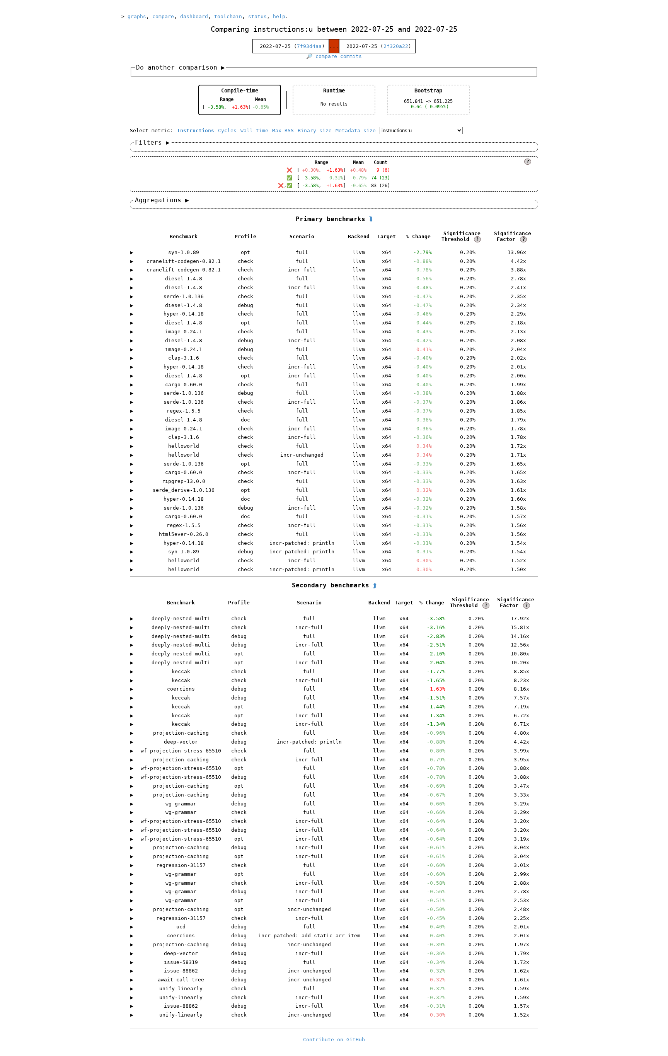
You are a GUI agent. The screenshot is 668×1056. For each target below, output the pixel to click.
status (257, 16)
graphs (137, 16)
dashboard (194, 16)
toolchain (228, 16)
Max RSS (283, 130)
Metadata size (356, 130)
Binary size (315, 130)
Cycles (227, 130)
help (279, 16)
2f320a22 (395, 46)
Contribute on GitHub (334, 1039)
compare (163, 16)
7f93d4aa (309, 46)
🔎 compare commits (334, 56)
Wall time (254, 130)
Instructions (195, 130)
